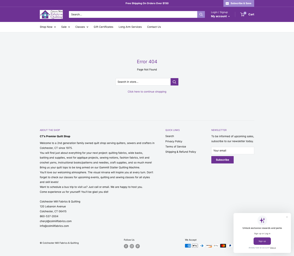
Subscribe (222, 159)
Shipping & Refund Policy (180, 151)
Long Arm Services (130, 26)
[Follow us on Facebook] (126, 246)
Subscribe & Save (241, 3)
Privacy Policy (173, 141)
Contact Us (154, 26)
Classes (80, 26)
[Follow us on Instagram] (132, 246)
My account (219, 16)
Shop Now (46, 26)
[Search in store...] (174, 81)
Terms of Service (175, 146)
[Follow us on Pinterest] (138, 246)
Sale (64, 26)
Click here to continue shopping (147, 91)
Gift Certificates (103, 26)
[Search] (201, 14)
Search (169, 136)
